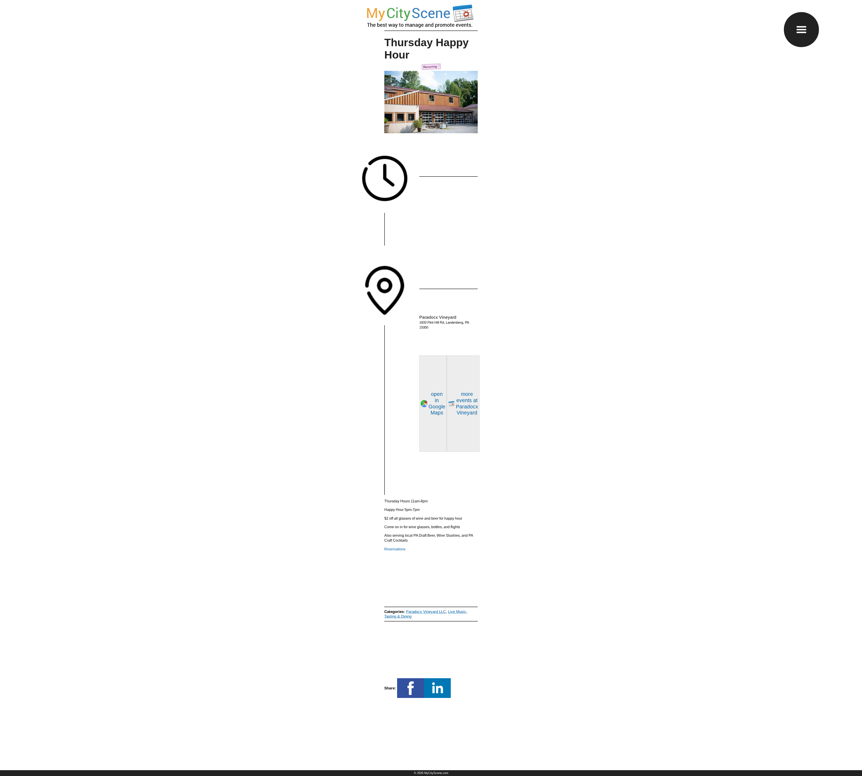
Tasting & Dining (397, 616)
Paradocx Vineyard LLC (426, 611)
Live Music (457, 611)
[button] (801, 29)
